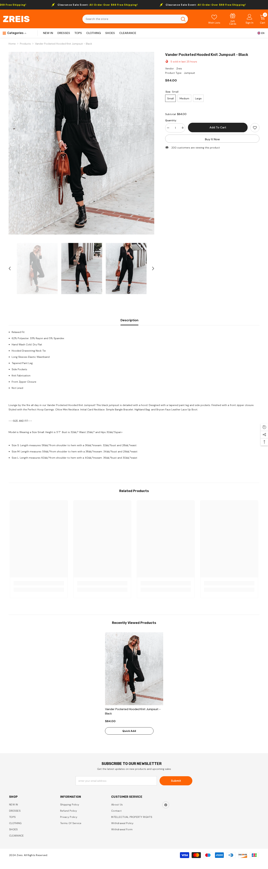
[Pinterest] (165, 804)
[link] (233, 19)
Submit (176, 781)
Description (129, 320)
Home (12, 43)
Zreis (179, 68)
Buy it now (212, 139)
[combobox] (130, 19)
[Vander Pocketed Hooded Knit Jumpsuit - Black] (134, 668)
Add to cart (217, 127)
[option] (81, 143)
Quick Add (129, 731)
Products (25, 43)
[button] (9, 268)
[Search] (135, 19)
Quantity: (171, 120)
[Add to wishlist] (254, 127)
